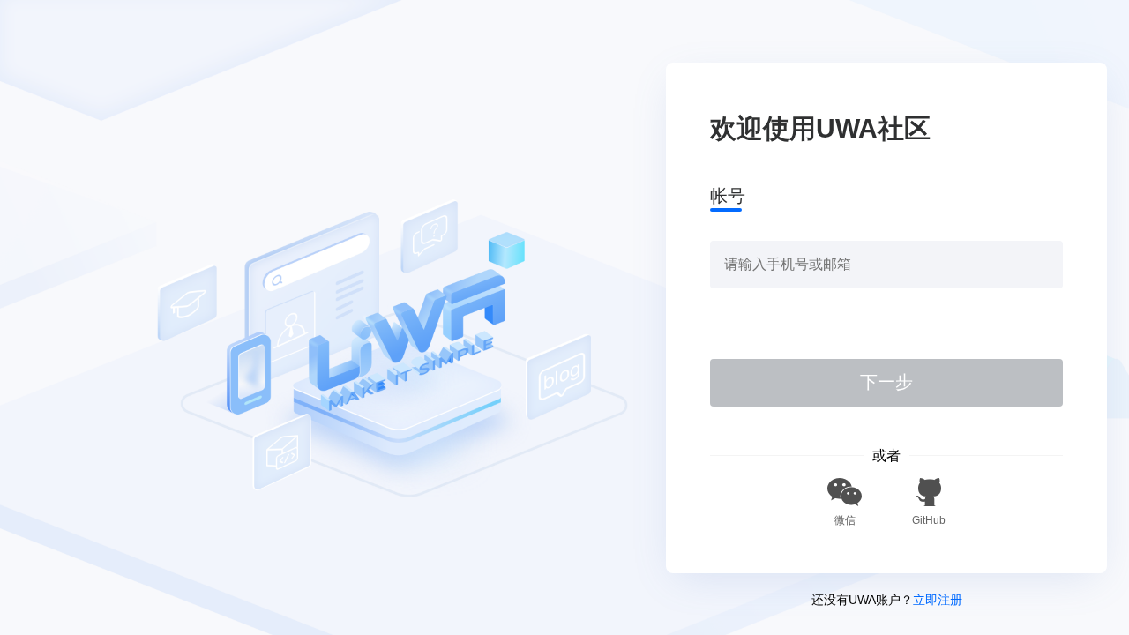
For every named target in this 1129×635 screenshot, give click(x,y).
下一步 (886, 382)
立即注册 (937, 600)
